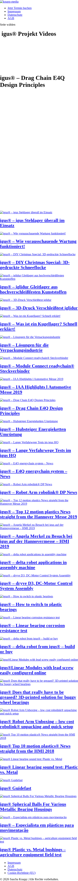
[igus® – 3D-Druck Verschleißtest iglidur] (25, 300)
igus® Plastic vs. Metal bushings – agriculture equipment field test (33, 852)
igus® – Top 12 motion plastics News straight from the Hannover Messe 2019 (38, 514)
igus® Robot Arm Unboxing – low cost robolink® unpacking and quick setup (37, 724)
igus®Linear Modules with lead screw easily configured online (36, 670)
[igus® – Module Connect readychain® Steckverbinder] (34, 358)
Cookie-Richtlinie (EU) (22, 872)
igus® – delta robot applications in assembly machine (33, 565)
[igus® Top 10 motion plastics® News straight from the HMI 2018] (39, 738)
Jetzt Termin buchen (20, 8)
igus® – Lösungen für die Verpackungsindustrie (24, 348)
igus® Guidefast (15, 788)
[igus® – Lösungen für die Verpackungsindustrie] (30, 337)
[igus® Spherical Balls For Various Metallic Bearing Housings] (38, 796)
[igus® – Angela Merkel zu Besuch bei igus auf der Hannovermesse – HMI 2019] (39, 528)
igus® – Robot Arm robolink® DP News (38, 492)
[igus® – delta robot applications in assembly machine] (33, 554)
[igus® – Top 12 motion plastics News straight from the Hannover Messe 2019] (39, 503)
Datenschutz (15, 14)
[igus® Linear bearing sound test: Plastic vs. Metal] (31, 759)
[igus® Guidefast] (11, 780)
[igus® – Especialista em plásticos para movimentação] (33, 817)
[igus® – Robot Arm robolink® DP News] (26, 484)
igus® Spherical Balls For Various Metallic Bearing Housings (33, 807)
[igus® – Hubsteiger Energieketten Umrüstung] (29, 421)
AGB (11, 18)
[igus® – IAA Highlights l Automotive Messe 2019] (31, 379)
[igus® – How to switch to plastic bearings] (26, 596)
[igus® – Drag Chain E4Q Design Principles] (27, 400)
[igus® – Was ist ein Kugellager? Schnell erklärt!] (30, 316)
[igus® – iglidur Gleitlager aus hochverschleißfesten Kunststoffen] (39, 278)
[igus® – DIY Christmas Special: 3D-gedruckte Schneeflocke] (38, 254)
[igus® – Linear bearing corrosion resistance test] (30, 617)
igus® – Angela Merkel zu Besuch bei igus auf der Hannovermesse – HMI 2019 (36, 541)
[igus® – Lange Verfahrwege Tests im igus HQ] (29, 442)
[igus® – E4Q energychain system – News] (26, 463)
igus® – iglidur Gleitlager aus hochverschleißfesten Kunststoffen (33, 289)
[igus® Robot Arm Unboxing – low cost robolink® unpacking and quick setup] (39, 713)
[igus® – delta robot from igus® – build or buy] (29, 638)
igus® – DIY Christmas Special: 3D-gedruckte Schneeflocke (35, 265)
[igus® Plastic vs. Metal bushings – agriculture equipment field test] (39, 841)
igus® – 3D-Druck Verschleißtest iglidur (39, 307)
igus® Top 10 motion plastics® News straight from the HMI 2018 (35, 749)
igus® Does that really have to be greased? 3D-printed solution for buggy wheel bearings (38, 697)
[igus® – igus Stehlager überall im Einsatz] (26, 212)
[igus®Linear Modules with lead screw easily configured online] (39, 659)
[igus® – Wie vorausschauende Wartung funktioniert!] (33, 233)
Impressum (14, 11)
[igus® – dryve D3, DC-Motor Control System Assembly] (35, 575)
